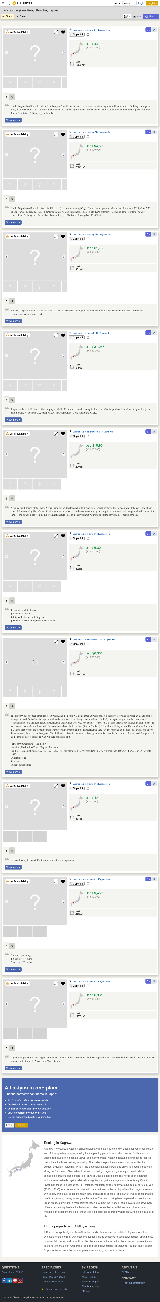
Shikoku (86, 1286)
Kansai (85, 1281)
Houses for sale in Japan (54, 1271)
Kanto (85, 1276)
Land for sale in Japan (53, 1281)
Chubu (93, 1276)
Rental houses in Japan (53, 1276)
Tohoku (96, 1271)
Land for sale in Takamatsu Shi (86, 431)
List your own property (54, 1289)
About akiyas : (12, 1271)
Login (141, 3)
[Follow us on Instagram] (20, 1282)
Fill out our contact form (133, 1282)
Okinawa (86, 1291)
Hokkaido (86, 1271)
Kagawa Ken (104, 29)
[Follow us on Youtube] (15, 1282)
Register (152, 3)
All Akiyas (126, 1271)
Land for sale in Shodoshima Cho (87, 639)
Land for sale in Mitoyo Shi (84, 29)
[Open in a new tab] (87, 34)
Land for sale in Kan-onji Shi (85, 132)
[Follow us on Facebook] (4, 1282)
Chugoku (94, 1281)
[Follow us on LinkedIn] (9, 1282)
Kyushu (95, 1286)
